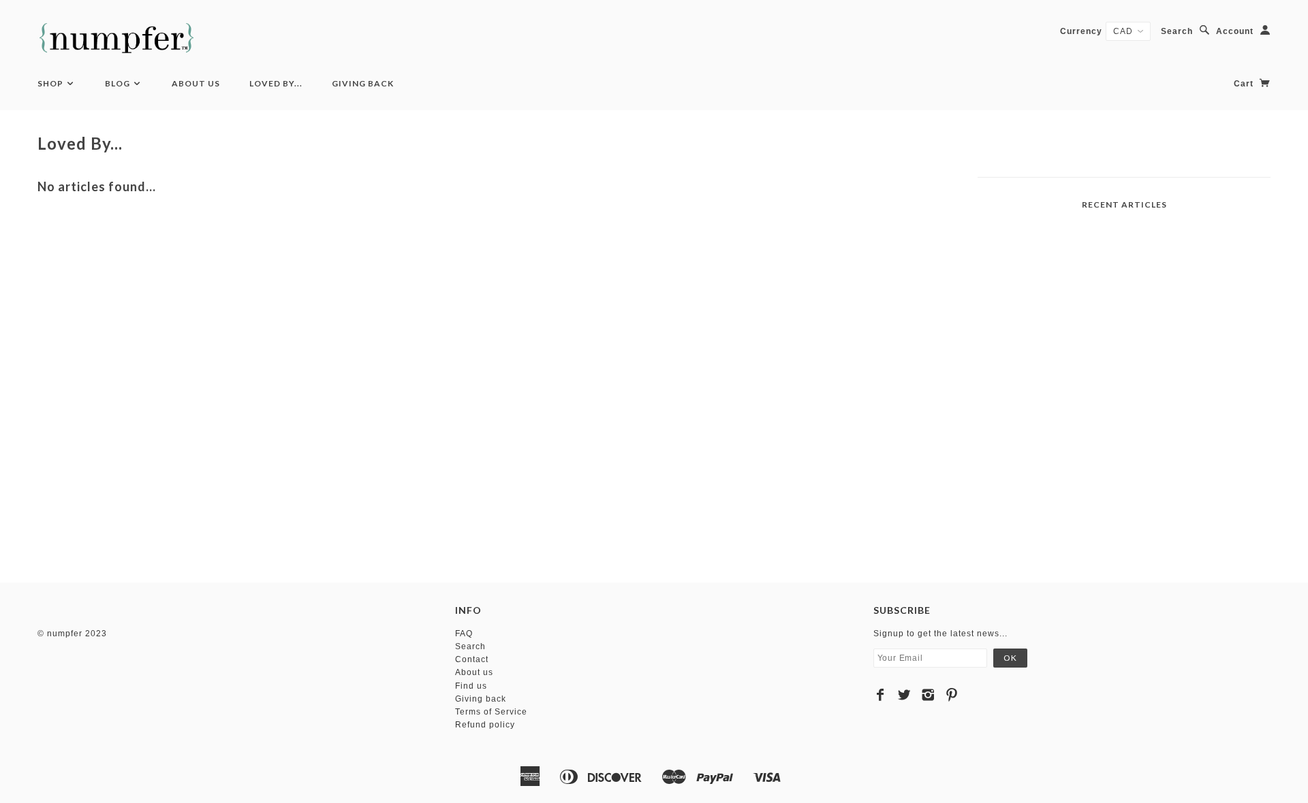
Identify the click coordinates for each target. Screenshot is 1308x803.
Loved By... (275, 83)
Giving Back (363, 83)
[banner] (116, 37)
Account (1235, 31)
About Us (196, 83)
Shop (51, 83)
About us (474, 672)
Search (1177, 31)
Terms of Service (491, 712)
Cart (1245, 83)
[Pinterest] (952, 695)
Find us (471, 686)
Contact (471, 659)
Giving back (480, 699)
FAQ (464, 633)
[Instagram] (928, 695)
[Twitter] (904, 695)
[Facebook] (880, 695)
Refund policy (485, 725)
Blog (118, 83)
